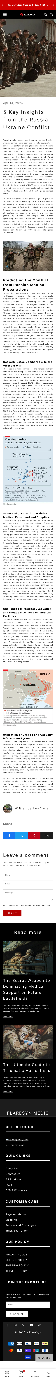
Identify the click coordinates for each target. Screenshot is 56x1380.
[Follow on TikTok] (39, 1325)
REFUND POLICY (16, 1260)
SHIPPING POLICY (17, 1265)
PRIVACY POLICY (17, 1254)
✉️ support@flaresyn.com (17, 1140)
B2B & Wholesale (16, 1190)
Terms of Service (27, 865)
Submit (12, 913)
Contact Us (13, 1173)
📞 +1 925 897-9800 (15, 1145)
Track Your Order (17, 1230)
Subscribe (17, 1314)
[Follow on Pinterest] (23, 1325)
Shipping (11, 1219)
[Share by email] (47, 835)
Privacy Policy (9, 865)
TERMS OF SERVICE (18, 1271)
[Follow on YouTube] (31, 1325)
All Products (13, 1179)
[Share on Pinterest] (34, 835)
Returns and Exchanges (21, 1225)
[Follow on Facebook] (7, 1325)
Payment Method (16, 1214)
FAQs (9, 1184)
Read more (8, 1016)
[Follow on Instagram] (15, 1325)
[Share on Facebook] (9, 835)
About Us (12, 1168)
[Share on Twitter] (22, 835)
